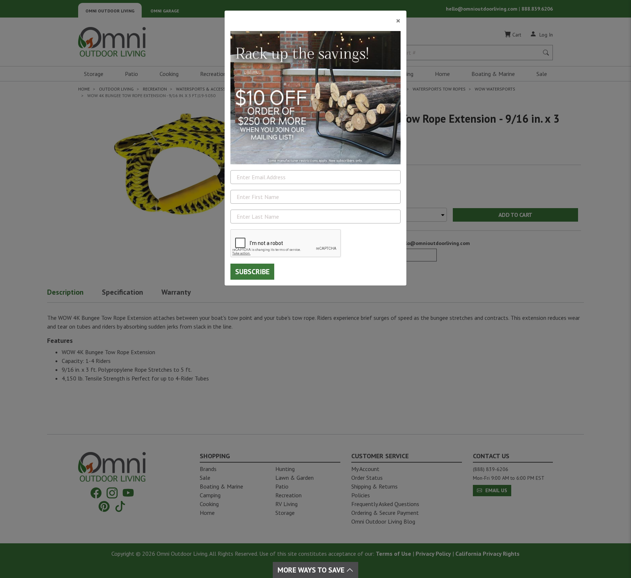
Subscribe (252, 271)
